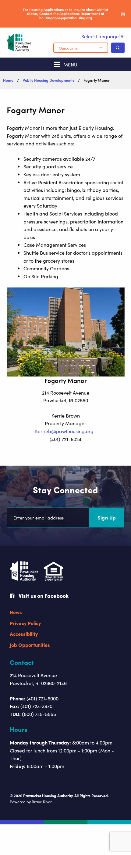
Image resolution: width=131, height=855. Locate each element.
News (16, 612)
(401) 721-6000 (42, 698)
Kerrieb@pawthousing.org (64, 431)
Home (8, 80)
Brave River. (42, 801)
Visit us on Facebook (43, 595)
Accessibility (24, 633)
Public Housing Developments (48, 80)
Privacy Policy (25, 623)
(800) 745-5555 (39, 714)
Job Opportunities (30, 644)
